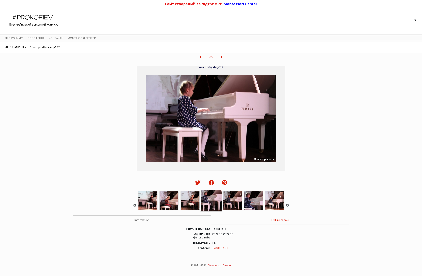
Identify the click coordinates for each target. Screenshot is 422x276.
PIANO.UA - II (20, 47)
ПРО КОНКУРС (14, 38)
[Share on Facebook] (212, 182)
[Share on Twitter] (198, 182)
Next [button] (287, 205)
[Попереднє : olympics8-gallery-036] (201, 57)
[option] (147, 205)
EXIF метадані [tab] (280, 220)
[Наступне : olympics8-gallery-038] (221, 57)
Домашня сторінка (6, 47)
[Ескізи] (211, 57)
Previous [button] (134, 205)
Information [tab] (141, 220)
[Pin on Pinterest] (224, 182)
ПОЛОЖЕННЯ (36, 38)
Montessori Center (240, 3)
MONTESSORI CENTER (82, 38)
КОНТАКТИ (56, 38)
